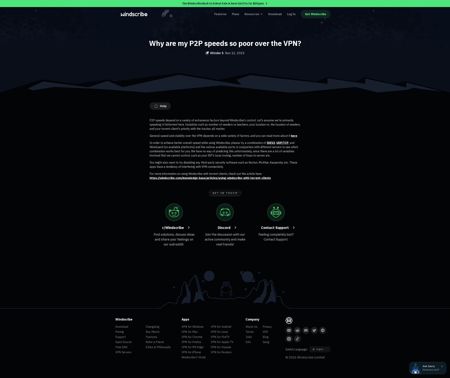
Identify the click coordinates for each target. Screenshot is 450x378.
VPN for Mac (190, 332)
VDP (265, 332)
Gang (266, 342)
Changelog (152, 326)
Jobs (249, 337)
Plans (235, 14)
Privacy (267, 326)
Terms (250, 332)
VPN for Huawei (221, 347)
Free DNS (121, 347)
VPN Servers (123, 352)
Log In (291, 14)
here (294, 135)
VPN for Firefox (191, 342)
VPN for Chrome (192, 337)
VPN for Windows (193, 326)
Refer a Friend (155, 342)
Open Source (123, 342)
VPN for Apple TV (222, 342)
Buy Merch (152, 332)
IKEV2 (271, 143)
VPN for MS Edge (193, 347)
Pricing (119, 332)
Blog (266, 337)
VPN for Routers (221, 352)
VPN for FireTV (220, 337)
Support (120, 337)
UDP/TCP (282, 143)
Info (248, 342)
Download (275, 14)
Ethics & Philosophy (158, 347)
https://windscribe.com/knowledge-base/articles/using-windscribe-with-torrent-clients (210, 178)
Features (220, 14)
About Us (252, 326)
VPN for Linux (219, 332)
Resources (252, 14)
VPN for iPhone (191, 352)
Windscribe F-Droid (193, 357)
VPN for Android (221, 326)
